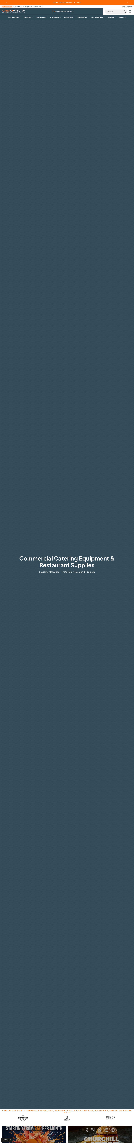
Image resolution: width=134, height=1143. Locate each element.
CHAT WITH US (7, 6)
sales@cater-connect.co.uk (33, 6)
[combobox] (116, 12)
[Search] (124, 12)
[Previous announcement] (6, 2)
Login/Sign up (127, 6)
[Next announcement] (127, 2)
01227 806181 (17, 6)
